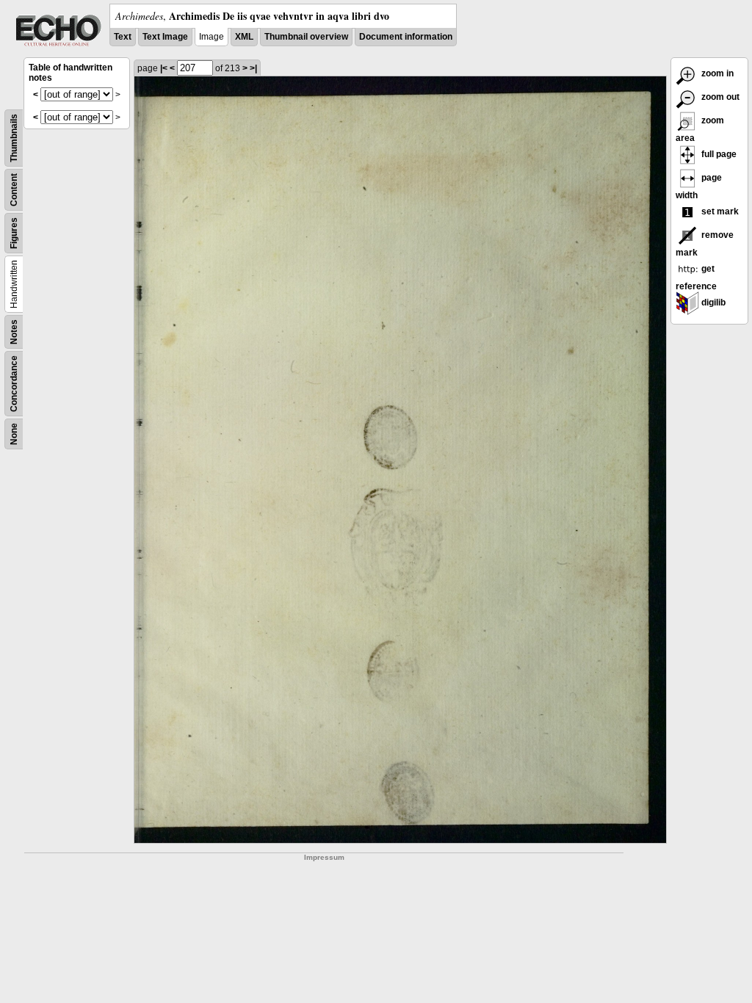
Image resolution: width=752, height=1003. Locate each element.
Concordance (14, 383)
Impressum (324, 857)
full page (718, 154)
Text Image (165, 37)
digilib (712, 302)
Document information (405, 37)
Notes (14, 331)
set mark (719, 211)
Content (14, 189)
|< (163, 68)
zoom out (719, 97)
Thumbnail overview (306, 37)
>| (253, 68)
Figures (14, 233)
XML (244, 37)
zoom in (716, 73)
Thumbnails (14, 138)
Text (122, 37)
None (14, 434)
